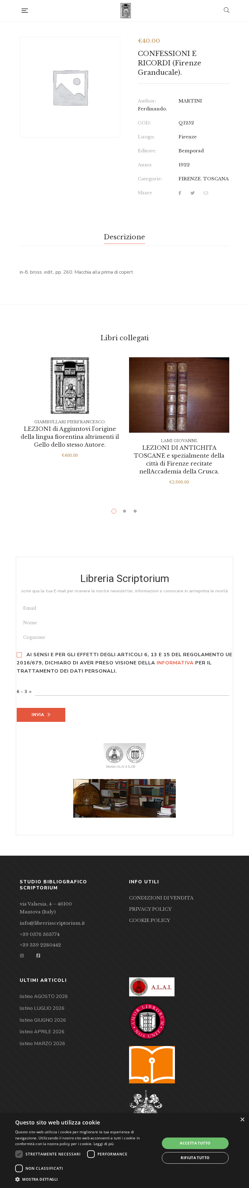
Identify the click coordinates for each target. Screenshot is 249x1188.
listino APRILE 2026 (42, 1031)
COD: (144, 123)
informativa (175, 663)
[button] (85, 1179)
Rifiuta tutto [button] (195, 1157)
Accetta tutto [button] (195, 1143)
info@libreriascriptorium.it (52, 923)
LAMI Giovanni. (179, 440)
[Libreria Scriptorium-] (126, 10)
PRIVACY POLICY (150, 909)
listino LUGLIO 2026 (42, 1008)
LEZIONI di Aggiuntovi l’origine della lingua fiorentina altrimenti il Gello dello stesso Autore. (70, 437)
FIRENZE (190, 179)
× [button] (242, 1119)
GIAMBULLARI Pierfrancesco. (70, 421)
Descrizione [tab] (124, 237)
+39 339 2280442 (40, 945)
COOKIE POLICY (149, 920)
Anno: (145, 165)
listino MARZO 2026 (42, 1043)
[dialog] (124, 1150)
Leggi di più (104, 1143)
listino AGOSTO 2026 (44, 996)
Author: (147, 101)
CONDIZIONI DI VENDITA (161, 898)
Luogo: (146, 137)
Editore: (147, 151)
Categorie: (150, 179)
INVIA (38, 715)
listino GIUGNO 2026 (43, 1020)
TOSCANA (216, 179)
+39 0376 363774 (40, 934)
